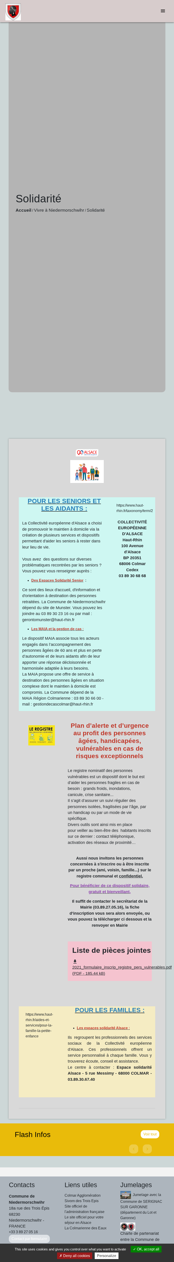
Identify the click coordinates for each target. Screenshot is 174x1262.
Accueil (23, 210)
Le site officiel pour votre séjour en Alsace (84, 1220)
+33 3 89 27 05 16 (23, 1232)
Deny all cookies (76, 1256)
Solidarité (96, 210)
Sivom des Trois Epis (82, 1201)
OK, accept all (147, 1249)
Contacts (22, 1184)
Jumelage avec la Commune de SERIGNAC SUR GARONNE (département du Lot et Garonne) (141, 1206)
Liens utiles (81, 1184)
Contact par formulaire (29, 1239)
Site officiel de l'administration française (84, 1209)
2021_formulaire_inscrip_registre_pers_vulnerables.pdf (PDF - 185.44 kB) (122, 967)
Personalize (106, 1256)
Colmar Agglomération (83, 1195)
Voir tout (150, 1134)
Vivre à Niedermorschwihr (59, 210)
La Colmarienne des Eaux (85, 1228)
